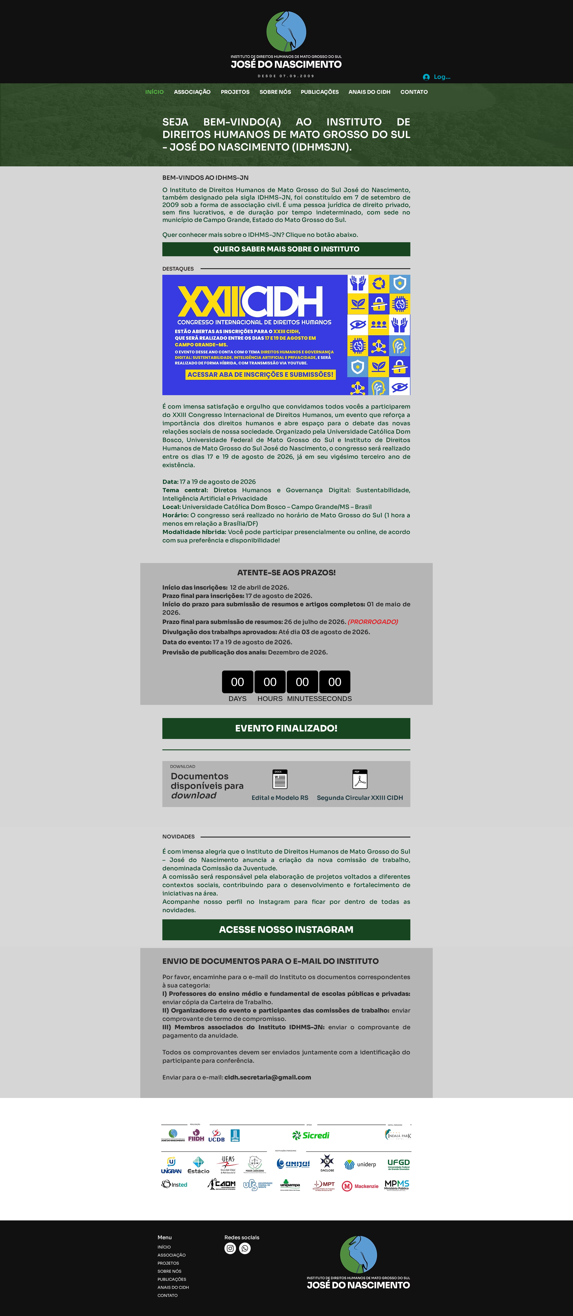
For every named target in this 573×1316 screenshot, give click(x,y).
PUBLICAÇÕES (172, 1279)
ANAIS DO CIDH (173, 1287)
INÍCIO (164, 1247)
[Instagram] (230, 1248)
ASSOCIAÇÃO (172, 1255)
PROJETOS (168, 1263)
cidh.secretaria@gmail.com (267, 1077)
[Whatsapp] (245, 1248)
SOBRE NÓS (169, 1271)
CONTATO (168, 1295)
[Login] (426, 77)
